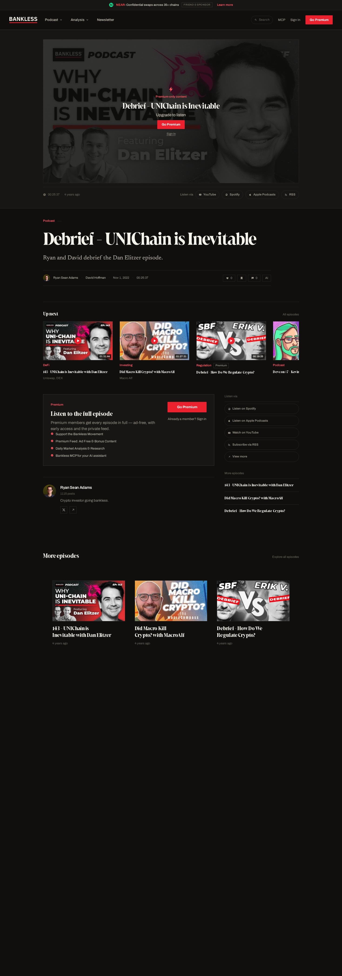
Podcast (51, 20)
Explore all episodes (285, 557)
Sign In (295, 20)
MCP (281, 20)
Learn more (225, 5)
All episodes (291, 314)
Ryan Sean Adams (65, 277)
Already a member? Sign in (187, 419)
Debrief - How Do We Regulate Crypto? (255, 511)
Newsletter (105, 20)
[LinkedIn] (73, 509)
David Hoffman (96, 277)
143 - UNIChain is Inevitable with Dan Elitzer (259, 485)
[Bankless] (23, 20)
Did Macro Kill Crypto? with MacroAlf (254, 498)
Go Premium (319, 20)
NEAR (120, 5)
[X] (63, 509)
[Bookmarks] (241, 278)
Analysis (77, 20)
